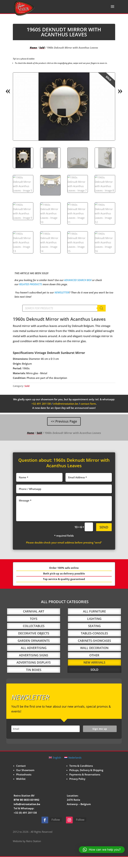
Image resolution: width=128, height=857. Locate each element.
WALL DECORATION (94, 648)
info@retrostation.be (65, 403)
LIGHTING (94, 619)
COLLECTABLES (33, 626)
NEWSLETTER (61, 292)
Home (33, 47)
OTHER (94, 655)
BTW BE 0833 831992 (26, 799)
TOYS (33, 619)
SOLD (94, 670)
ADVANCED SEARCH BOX (78, 280)
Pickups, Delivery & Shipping (86, 770)
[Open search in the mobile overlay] (64, 308)
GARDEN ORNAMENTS (34, 641)
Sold (41, 47)
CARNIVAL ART (33, 611)
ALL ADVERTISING (33, 648)
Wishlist (21, 778)
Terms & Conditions (81, 765)
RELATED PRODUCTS (30, 284)
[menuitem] (55, 757)
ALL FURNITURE (94, 611)
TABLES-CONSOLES (94, 633)
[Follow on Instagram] (69, 820)
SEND (104, 527)
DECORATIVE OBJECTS (33, 633)
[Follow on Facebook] (45, 820)
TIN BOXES (33, 670)
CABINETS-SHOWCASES (94, 641)
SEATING (94, 626)
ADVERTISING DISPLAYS (33, 662)
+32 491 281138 (41, 403)
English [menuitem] (57, 757)
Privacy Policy (77, 778)
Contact (21, 765)
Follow (56, 819)
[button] (110, 78)
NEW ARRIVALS (94, 662)
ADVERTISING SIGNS (33, 655)
